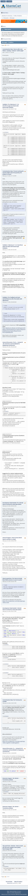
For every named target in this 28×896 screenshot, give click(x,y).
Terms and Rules (13, 891)
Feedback (5, 104)
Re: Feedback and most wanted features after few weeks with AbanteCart (12, 299)
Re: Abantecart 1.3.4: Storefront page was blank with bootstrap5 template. (11, 106)
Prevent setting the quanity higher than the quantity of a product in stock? (13, 172)
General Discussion (8, 342)
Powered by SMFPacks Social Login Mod (19, 894)
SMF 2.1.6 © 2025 (10, 892)
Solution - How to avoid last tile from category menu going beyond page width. (13, 847)
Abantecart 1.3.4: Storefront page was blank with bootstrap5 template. (13, 246)
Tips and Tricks (6, 846)
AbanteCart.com (11, 883)
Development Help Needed (9, 502)
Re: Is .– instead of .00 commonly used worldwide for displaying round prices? (13, 344)
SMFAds (2, 894)
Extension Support (7, 778)
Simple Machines (17, 892)
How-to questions (7, 578)
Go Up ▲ (19, 891)
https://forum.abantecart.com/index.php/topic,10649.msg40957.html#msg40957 (13, 742)
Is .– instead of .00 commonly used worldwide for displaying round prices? (13, 750)
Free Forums (8, 894)
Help (8, 891)
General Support (7, 537)
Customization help (8, 49)
